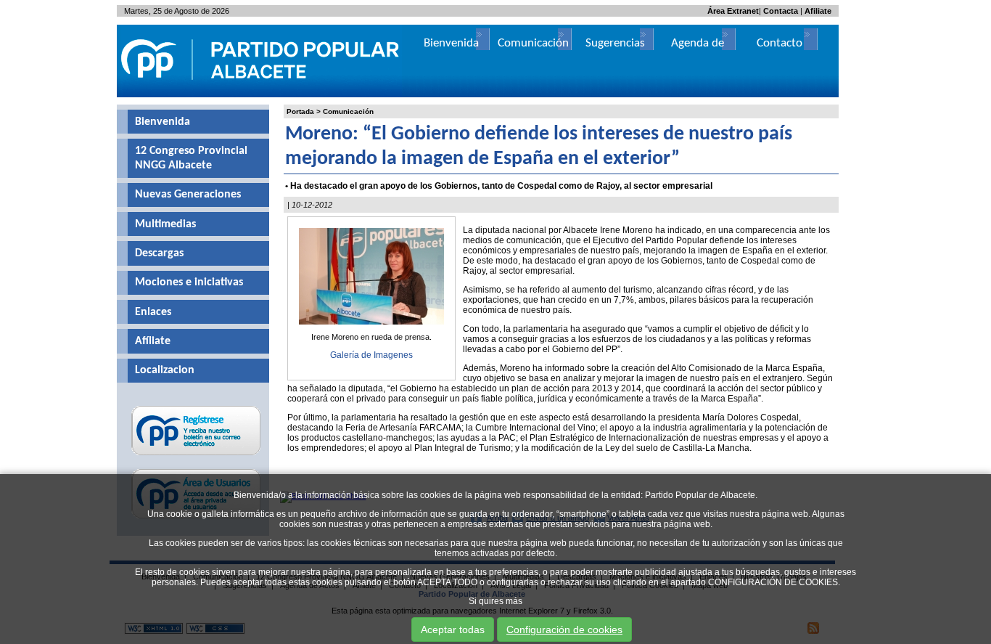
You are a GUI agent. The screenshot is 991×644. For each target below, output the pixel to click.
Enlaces (153, 312)
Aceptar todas (453, 629)
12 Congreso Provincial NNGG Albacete (191, 158)
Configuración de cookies (564, 629)
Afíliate (152, 341)
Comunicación (348, 111)
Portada (300, 111)
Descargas (159, 253)
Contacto (779, 43)
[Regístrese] (196, 455)
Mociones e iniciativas (189, 282)
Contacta (780, 11)
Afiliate (818, 11)
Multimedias (165, 224)
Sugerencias (615, 43)
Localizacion (164, 370)
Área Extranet (733, 11)
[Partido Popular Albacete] (261, 94)
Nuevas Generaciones (188, 194)
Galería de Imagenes (371, 355)
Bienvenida (162, 122)
